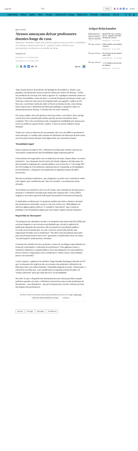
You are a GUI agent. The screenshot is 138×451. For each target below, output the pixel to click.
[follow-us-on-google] (84, 66)
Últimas (23, 14)
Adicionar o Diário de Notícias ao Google (45, 298)
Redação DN (20, 54)
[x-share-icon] (21, 67)
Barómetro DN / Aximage (65, 14)
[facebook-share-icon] (24, 67)
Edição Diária (13, 14)
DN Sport (49, 14)
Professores (52, 311)
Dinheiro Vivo (82, 14)
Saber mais (78, 295)
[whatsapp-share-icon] (17, 67)
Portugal (30, 311)
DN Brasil (93, 14)
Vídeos (40, 14)
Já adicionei (66, 298)
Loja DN (8, 9)
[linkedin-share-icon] (28, 67)
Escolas (20, 311)
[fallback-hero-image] (95, 36)
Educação (40, 311)
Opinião (32, 14)
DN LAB (116, 14)
